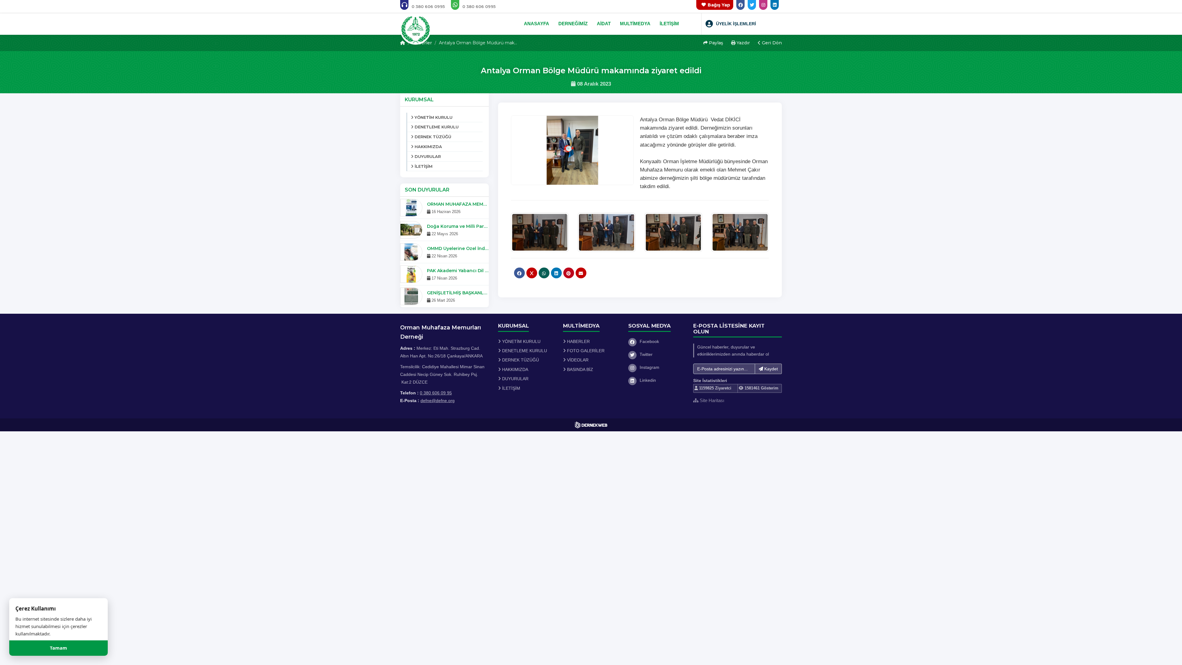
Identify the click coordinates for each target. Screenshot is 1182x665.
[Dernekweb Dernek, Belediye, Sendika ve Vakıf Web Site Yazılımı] (591, 424)
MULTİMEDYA (635, 23)
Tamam (58, 648)
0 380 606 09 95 (436, 392)
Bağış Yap (719, 5)
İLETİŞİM (669, 23)
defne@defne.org (437, 400)
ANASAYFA (536, 23)
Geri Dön (771, 43)
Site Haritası (711, 400)
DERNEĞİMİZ (573, 23)
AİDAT (604, 23)
